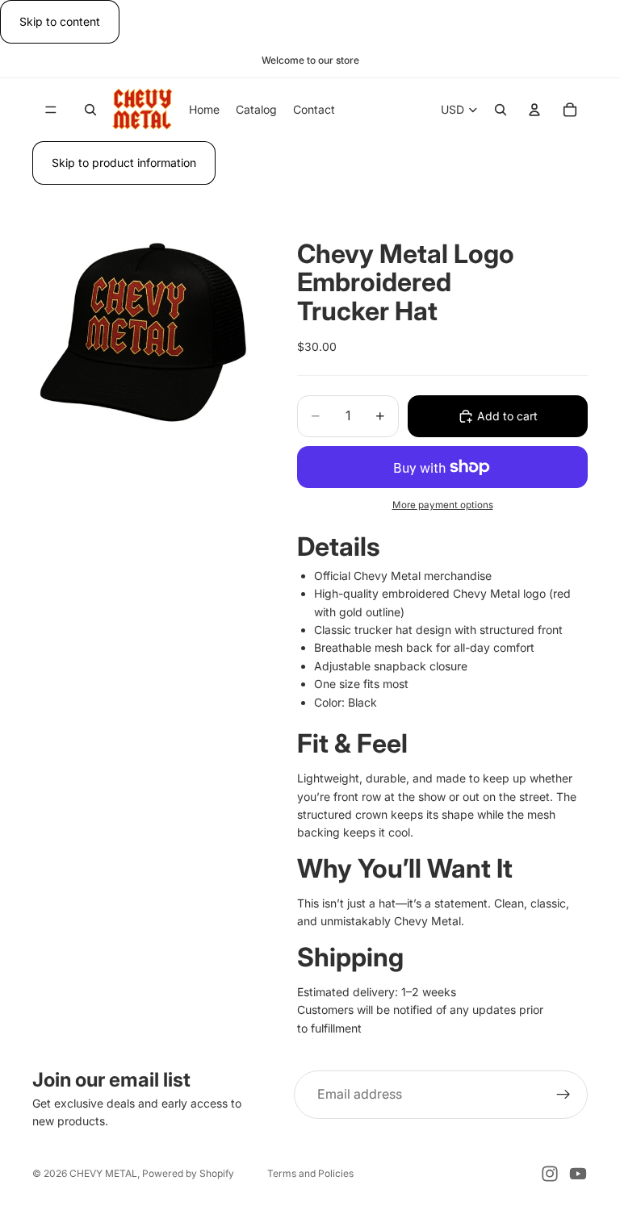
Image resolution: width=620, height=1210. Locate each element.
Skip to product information (124, 162)
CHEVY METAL (103, 1173)
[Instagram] (549, 1173)
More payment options (442, 505)
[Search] (90, 109)
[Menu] (50, 109)
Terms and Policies (310, 1173)
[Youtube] (578, 1173)
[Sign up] (563, 1095)
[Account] (534, 109)
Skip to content (59, 21)
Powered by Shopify (188, 1173)
